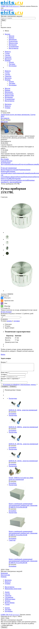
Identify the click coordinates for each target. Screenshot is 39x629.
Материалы (13, 39)
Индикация (13, 45)
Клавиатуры (10, 173)
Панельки (20, 177)
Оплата (11, 62)
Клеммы (26, 173)
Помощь (7, 60)
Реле (9, 180)
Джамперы (22, 169)
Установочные (14, 46)
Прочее (18, 182)
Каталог (7, 34)
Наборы (11, 37)
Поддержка (12, 66)
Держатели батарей (11, 169)
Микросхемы (13, 43)
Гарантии (8, 57)
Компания (4, 573)
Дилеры (7, 601)
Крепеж (14, 177)
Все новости (5, 118)
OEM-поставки (10, 599)
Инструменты (13, 48)
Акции (7, 592)
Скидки (7, 55)
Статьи (7, 53)
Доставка (12, 64)
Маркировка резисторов (13, 588)
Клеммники (19, 173)
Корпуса (9, 177)
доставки (17, 321)
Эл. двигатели (11, 182)
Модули (11, 36)
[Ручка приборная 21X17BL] (22, 232)
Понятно (4, 627)
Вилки (3, 169)
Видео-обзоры (9, 602)
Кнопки (31, 173)
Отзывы (7, 583)
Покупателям (5, 575)
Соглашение (9, 597)
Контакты (8, 59)
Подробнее (12, 413)
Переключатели (29, 177)
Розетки (13, 180)
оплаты (9, 321)
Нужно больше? (6, 312)
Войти (3, 354)
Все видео (4, 121)
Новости (8, 51)
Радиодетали (13, 41)
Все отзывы (5, 159)
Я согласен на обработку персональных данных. (19, 384)
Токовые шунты (21, 180)
